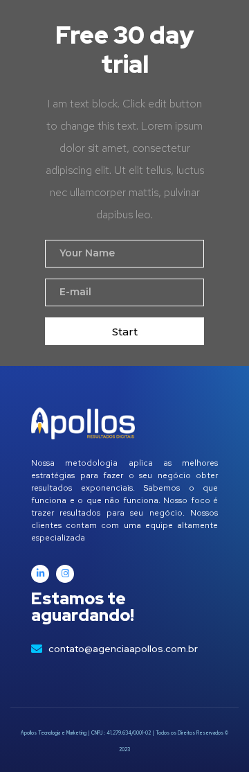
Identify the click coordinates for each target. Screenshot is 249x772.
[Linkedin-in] (40, 574)
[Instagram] (65, 574)
